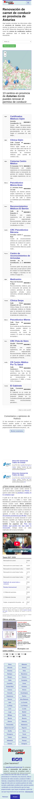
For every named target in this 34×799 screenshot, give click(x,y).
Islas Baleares (24, 699)
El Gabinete (16, 386)
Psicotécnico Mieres (20, 319)
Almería (24, 667)
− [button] (5, 55)
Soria (24, 731)
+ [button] (5, 53)
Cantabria (24, 680)
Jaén (9, 702)
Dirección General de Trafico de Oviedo (20, 461)
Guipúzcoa (10, 696)
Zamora (10, 743)
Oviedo (5, 656)
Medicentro (15, 279)
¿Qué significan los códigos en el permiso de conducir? (24, 625)
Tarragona (10, 734)
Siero (18, 656)
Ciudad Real (9, 686)
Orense (10, 721)
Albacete (24, 664)
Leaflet (15, 89)
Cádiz (10, 680)
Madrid (24, 712)
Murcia (10, 718)
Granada (9, 693)
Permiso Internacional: (10, 587)
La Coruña (24, 702)
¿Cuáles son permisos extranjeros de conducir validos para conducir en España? (24, 635)
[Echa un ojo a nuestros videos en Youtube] (20, 760)
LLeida (24, 708)
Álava (10, 664)
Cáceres (24, 677)
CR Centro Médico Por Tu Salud (19, 363)
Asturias (9, 670)
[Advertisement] (17, 109)
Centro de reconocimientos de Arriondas (20, 255)
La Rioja (9, 705)
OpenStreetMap (22, 89)
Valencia (24, 737)
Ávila (24, 670)
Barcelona (24, 674)
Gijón (11, 654)
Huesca (10, 699)
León (9, 708)
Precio (27, 491)
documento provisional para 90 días (14, 516)
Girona (24, 689)
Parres (12, 656)
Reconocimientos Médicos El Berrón (19, 207)
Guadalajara (24, 693)
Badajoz (9, 674)
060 (25, 469)
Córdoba (24, 686)
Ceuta (24, 683)
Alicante (9, 667)
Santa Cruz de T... (10, 727)
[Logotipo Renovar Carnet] (17, 752)
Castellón (10, 683)
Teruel (24, 734)
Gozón (17, 654)
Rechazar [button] (5, 796)
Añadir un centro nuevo (24, 410)
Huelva (24, 696)
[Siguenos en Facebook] (13, 760)
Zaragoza (24, 743)
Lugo (9, 712)
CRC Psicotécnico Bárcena (19, 231)
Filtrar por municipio (9, 46)
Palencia (24, 721)
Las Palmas (24, 705)
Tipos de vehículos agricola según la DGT (24, 642)
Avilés (5, 654)
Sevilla (10, 731)
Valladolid (10, 740)
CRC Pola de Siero (19, 341)
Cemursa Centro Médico (18, 162)
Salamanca (24, 724)
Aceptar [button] (15, 796)
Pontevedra (9, 724)
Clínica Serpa (16, 300)
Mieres (23, 654)
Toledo (10, 737)
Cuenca (10, 689)
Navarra (24, 718)
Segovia (24, 727)
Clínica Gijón (16, 140)
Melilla (24, 715)
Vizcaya (24, 740)
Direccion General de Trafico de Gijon (20, 474)
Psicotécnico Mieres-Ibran (16, 183)
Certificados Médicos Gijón (17, 117)
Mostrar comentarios (17, 431)
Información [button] (29, 791)
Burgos (10, 677)
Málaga (10, 715)
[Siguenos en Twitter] (17, 760)
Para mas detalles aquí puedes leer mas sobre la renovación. (17, 526)
